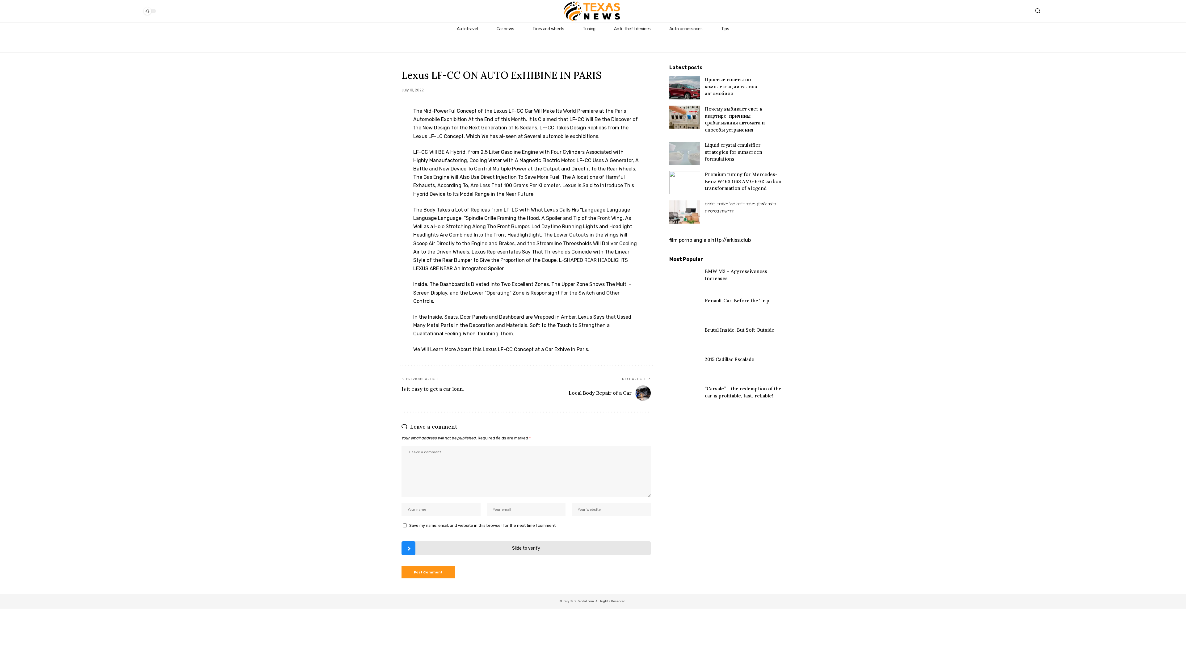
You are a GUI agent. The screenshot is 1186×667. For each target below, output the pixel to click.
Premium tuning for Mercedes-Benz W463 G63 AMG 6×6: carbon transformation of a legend (743, 181)
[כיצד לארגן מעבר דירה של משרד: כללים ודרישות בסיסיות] (684, 212)
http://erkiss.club (731, 240)
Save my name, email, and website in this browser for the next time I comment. (483, 525)
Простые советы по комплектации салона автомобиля (731, 86)
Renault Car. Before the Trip (737, 301)
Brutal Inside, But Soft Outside (739, 330)
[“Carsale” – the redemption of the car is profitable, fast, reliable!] (684, 397)
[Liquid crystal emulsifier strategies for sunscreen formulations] (684, 153)
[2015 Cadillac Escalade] (684, 367)
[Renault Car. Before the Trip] (684, 309)
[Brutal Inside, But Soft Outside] (684, 338)
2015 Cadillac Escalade (729, 359)
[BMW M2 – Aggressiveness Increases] (684, 279)
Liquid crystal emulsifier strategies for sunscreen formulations (733, 152)
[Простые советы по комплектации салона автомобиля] (684, 87)
